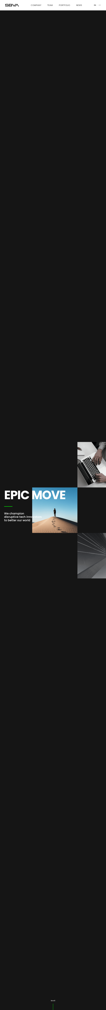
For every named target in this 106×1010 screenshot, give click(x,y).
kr (100, 5)
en (95, 5)
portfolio (64, 5)
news (79, 5)
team (50, 5)
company (36, 5)
